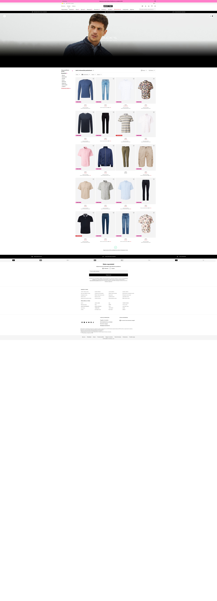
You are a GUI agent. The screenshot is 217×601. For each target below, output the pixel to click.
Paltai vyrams (83, 296)
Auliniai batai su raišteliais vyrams (128, 293)
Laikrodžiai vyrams (126, 296)
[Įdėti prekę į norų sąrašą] (93, 78)
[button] (143, 70)
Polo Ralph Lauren (98, 309)
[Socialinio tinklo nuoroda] (82, 322)
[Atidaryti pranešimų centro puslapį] (148, 6)
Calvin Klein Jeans (126, 306)
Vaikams (73, 6)
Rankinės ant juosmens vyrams (86, 298)
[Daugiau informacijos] (85, 109)
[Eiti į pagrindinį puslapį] (87, 318)
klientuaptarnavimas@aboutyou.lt (96, 280)
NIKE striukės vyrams (126, 298)
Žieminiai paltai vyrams (113, 298)
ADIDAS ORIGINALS (98, 306)
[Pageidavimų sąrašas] (152, 6)
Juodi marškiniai (111, 291)
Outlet (64, 3)
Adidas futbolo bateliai (113, 293)
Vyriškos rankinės (125, 291)
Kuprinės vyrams (97, 296)
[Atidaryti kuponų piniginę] (142, 6)
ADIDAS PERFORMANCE (85, 306)
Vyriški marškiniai (97, 291)
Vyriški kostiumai (111, 296)
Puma (110, 306)
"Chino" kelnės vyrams (85, 291)
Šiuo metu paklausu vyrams (85, 293)
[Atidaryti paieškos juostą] (139, 9)
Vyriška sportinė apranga (99, 293)
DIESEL (110, 304)
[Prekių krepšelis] (155, 6)
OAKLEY (124, 309)
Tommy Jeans (125, 304)
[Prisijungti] (145, 6)
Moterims (63, 6)
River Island (111, 309)
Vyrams (68, 6)
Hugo (96, 304)
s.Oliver (82, 309)
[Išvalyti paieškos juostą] (154, 9)
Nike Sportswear (84, 304)
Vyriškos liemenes (98, 298)
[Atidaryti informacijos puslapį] (155, 1)
